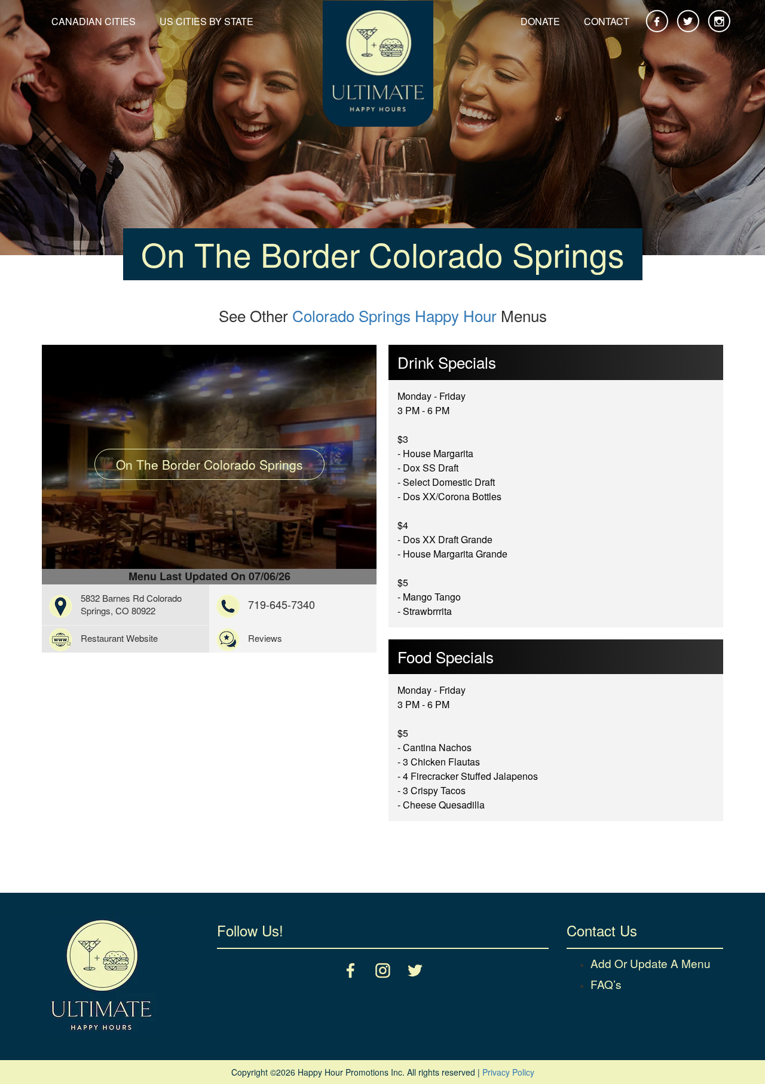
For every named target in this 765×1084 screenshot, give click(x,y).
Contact (606, 21)
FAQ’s (606, 984)
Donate (540, 21)
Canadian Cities (93, 21)
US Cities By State (206, 21)
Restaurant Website (119, 638)
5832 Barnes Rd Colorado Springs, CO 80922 (131, 604)
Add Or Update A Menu (650, 963)
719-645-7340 (281, 604)
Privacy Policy (508, 1072)
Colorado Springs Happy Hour (394, 315)
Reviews (265, 638)
